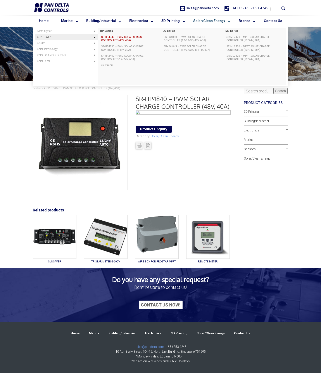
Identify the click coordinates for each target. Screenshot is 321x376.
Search (280, 91)
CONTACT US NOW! (160, 305)
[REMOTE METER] (208, 237)
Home (75, 333)
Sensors (250, 149)
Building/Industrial (256, 121)
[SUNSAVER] (54, 237)
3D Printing (251, 111)
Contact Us (242, 333)
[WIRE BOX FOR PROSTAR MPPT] (157, 237)
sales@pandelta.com (202, 8)
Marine (248, 139)
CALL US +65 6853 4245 (249, 8)
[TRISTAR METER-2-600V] (106, 237)
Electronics (251, 130)
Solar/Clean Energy (165, 136)
